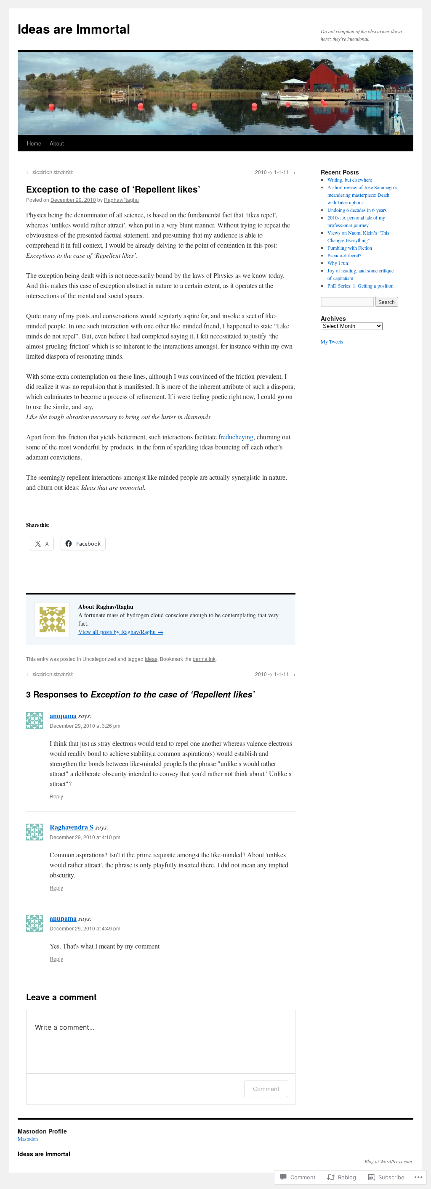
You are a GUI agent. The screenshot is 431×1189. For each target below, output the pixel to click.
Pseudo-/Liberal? (344, 255)
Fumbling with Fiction (349, 247)
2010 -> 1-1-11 (275, 171)
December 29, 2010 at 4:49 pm (85, 928)
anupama (63, 715)
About (57, 143)
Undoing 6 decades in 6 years (357, 209)
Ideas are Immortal (74, 28)
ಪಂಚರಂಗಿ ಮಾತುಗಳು (50, 171)
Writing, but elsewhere (349, 179)
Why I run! (338, 262)
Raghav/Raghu (121, 199)
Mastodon (28, 1138)
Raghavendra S (71, 827)
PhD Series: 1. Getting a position (360, 285)
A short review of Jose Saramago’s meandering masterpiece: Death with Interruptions (362, 195)
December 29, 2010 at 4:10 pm (85, 836)
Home (34, 143)
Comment (266, 1088)
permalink (204, 658)
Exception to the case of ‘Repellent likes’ (113, 188)
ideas (151, 658)
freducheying (235, 436)
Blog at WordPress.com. (388, 1161)
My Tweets (332, 341)
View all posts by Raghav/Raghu (120, 632)
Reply (56, 796)
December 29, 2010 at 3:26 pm (85, 725)
